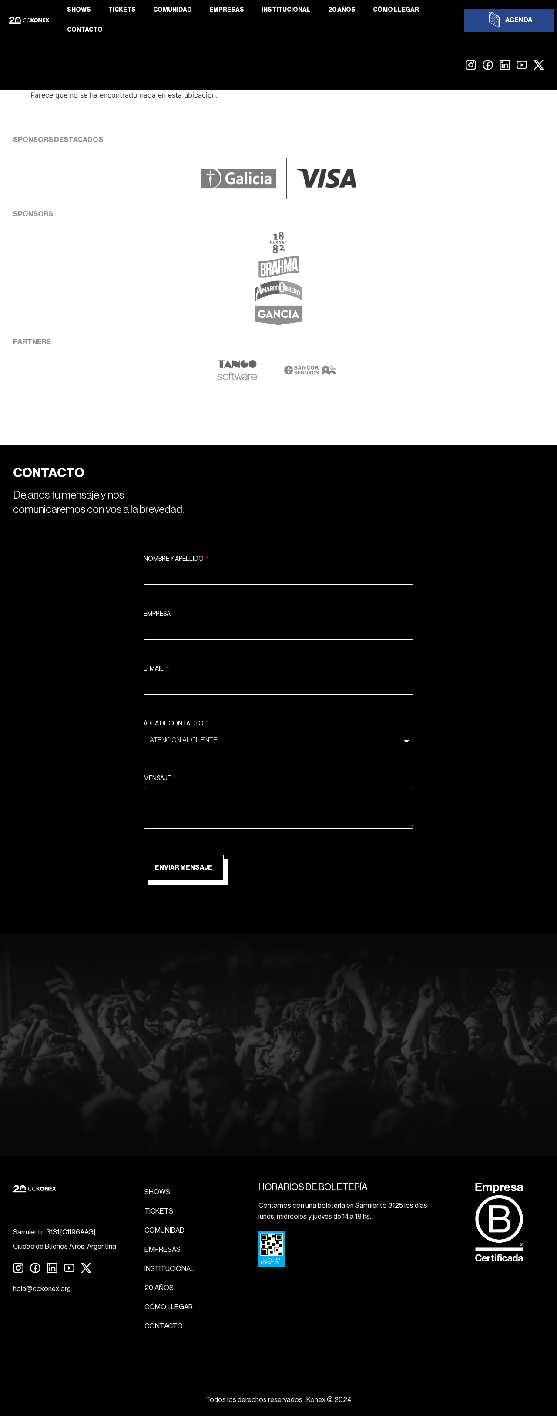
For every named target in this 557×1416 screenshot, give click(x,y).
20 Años (342, 10)
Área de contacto (174, 724)
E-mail (154, 669)
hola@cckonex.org (42, 1288)
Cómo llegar (396, 10)
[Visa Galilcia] (278, 196)
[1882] (278, 250)
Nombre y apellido (174, 559)
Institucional (286, 10)
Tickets (122, 10)
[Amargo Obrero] (278, 299)
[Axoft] (237, 378)
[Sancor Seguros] (310, 378)
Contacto (85, 30)
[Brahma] (278, 275)
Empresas (226, 10)
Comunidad (172, 10)
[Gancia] (278, 324)
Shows (79, 10)
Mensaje (158, 778)
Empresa (157, 614)
